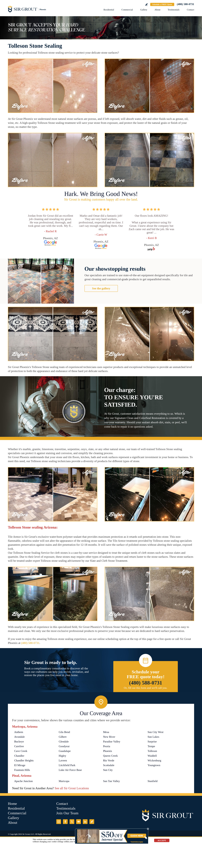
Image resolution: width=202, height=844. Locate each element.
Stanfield (152, 781)
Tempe (151, 746)
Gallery (143, 9)
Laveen (63, 760)
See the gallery (101, 288)
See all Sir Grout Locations (72, 788)
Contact (190, 9)
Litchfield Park (67, 765)
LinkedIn (85, 821)
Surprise (152, 741)
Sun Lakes (153, 736)
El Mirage (19, 765)
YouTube (78, 821)
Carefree (19, 746)
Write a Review (146, 4)
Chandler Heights (24, 760)
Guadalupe (65, 751)
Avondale (19, 736)
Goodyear (64, 746)
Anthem (18, 732)
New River (109, 736)
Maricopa (64, 781)
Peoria (106, 746)
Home (12, 804)
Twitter (72, 821)
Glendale (64, 741)
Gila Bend (64, 732)
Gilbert (62, 736)
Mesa (106, 732)
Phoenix (107, 751)
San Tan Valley (111, 781)
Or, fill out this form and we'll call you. (145, 687)
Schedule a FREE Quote (162, 4)
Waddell (152, 755)
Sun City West (155, 732)
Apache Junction (23, 781)
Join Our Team (67, 813)
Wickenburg (154, 760)
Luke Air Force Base (70, 769)
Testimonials (173, 9)
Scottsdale (108, 765)
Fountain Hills (22, 769)
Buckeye (19, 741)
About (157, 9)
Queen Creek (110, 755)
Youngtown (154, 765)
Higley (62, 755)
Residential (109, 9)
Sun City (108, 769)
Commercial (127, 9)
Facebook (65, 821)
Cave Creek (20, 751)
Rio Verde (108, 760)
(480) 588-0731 (185, 4)
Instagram (58, 821)
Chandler (19, 755)
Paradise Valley (111, 741)
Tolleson (152, 751)
